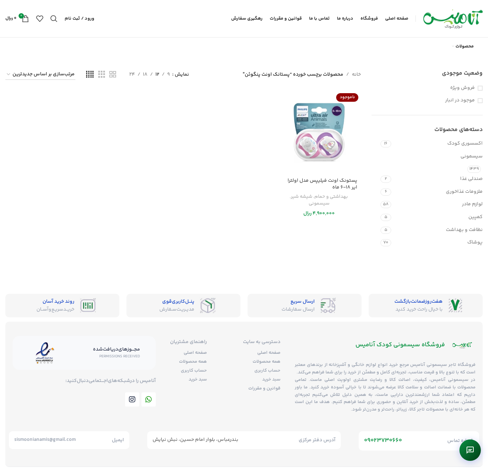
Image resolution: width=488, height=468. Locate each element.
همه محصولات (266, 361)
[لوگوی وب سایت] (453, 18)
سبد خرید (271, 379)
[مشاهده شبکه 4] (90, 75)
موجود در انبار (460, 100)
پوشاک (475, 242)
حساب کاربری (267, 370)
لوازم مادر (472, 204)
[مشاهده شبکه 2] (112, 75)
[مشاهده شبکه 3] (101, 75)
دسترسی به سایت (261, 342)
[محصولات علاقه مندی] (40, 18)
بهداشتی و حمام (331, 196)
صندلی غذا (471, 179)
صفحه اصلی (268, 352)
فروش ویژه (462, 88)
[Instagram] (132, 399)
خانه (356, 75)
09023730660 (383, 440)
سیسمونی (471, 156)
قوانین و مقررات (264, 388)
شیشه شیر (301, 196)
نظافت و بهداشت (464, 230)
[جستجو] (54, 18)
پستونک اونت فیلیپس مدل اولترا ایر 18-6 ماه (322, 184)
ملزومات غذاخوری (464, 192)
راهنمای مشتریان (188, 342)
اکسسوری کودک (465, 143)
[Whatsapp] (148, 399)
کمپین (475, 217)
